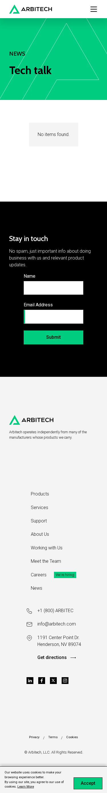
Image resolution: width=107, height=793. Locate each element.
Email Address (38, 304)
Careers (39, 575)
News (36, 588)
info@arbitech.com (56, 624)
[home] (30, 9)
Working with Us (46, 548)
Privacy (34, 737)
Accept (88, 783)
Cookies (72, 737)
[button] (94, 9)
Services (39, 507)
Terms (53, 737)
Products (40, 494)
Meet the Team (46, 561)
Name (29, 276)
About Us (40, 534)
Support (39, 521)
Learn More (25, 786)
